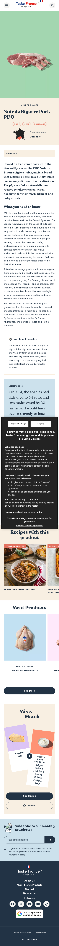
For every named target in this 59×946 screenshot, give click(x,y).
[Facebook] (13, 904)
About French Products (29, 885)
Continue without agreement (29, 526)
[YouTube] (38, 904)
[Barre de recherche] (52, 5)
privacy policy (19, 855)
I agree (41, 424)
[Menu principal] (7, 5)
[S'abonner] (49, 839)
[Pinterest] (29, 904)
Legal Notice (40, 933)
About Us (30, 880)
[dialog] (30, 473)
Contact (29, 889)
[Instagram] (21, 904)
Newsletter (29, 893)
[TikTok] (46, 904)
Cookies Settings (18, 424)
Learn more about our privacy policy (23, 512)
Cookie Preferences (22, 933)
